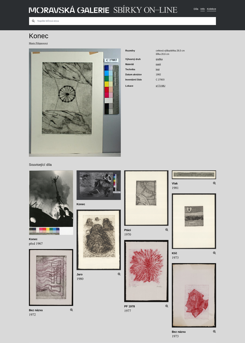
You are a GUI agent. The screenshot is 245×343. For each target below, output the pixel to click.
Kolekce (211, 9)
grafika (159, 59)
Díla (196, 9)
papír (158, 64)
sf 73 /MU (160, 86)
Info (202, 9)
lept (158, 69)
